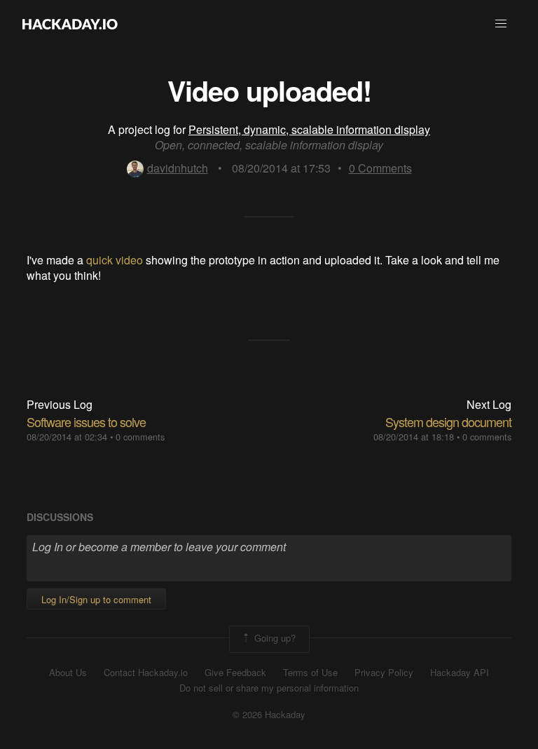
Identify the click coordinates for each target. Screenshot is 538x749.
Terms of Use (310, 672)
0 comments (140, 436)
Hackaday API (459, 672)
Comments (380, 168)
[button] (501, 24)
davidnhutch (177, 168)
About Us (68, 672)
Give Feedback (235, 672)
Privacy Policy (383, 672)
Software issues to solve (86, 421)
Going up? (273, 638)
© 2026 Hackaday (269, 714)
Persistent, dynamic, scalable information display (309, 129)
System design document (448, 421)
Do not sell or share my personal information (269, 688)
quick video (114, 260)
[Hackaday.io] (70, 24)
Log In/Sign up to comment (96, 599)
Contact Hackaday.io (146, 672)
